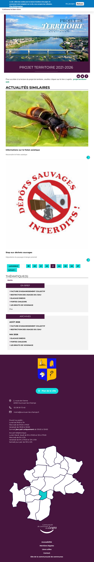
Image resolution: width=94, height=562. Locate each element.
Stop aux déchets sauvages (19, 252)
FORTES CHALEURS (19, 302)
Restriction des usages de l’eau (26, 295)
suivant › (12, 270)
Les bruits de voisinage (22, 305)
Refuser (80, 4)
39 (28, 266)
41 (41, 266)
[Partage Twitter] (82, 76)
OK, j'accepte (70, 4)
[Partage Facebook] (86, 76)
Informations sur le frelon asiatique (23, 150)
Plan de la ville (49, 391)
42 (47, 266)
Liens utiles (46, 549)
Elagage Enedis (18, 298)
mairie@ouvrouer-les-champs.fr (26, 412)
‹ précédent (13, 266)
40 (35, 266)
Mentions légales (47, 546)
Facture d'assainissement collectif (28, 291)
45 (65, 266)
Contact (46, 553)
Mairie (10, 280)
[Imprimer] (78, 76)
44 (59, 266)
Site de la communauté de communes (46, 557)
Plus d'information (16, 6)
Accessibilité (46, 542)
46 (72, 266)
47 (78, 266)
